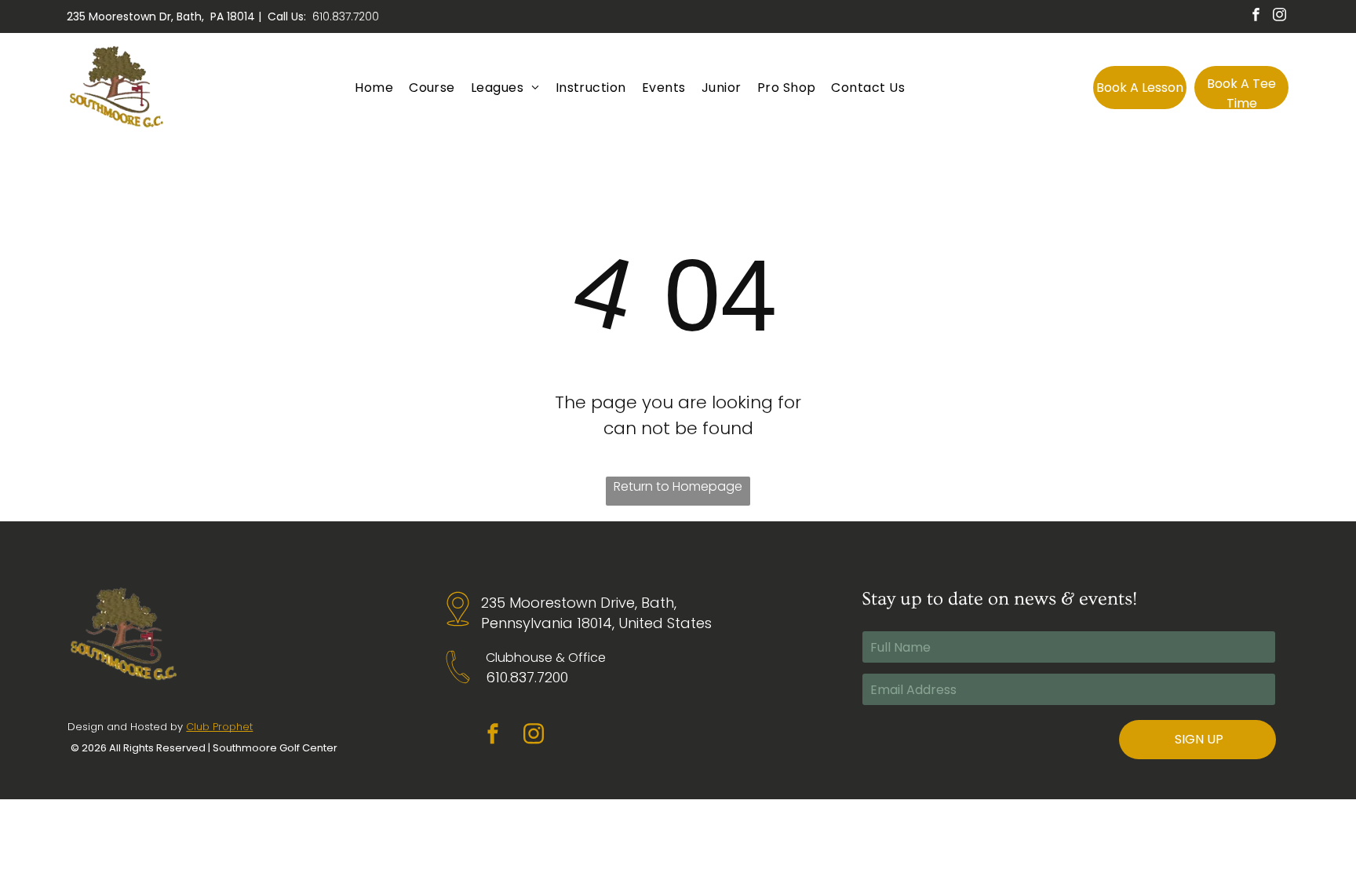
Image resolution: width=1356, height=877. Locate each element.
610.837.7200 (345, 16)
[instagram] (1279, 16)
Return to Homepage (678, 486)
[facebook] (1256, 16)
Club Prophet (219, 726)
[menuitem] (374, 87)
